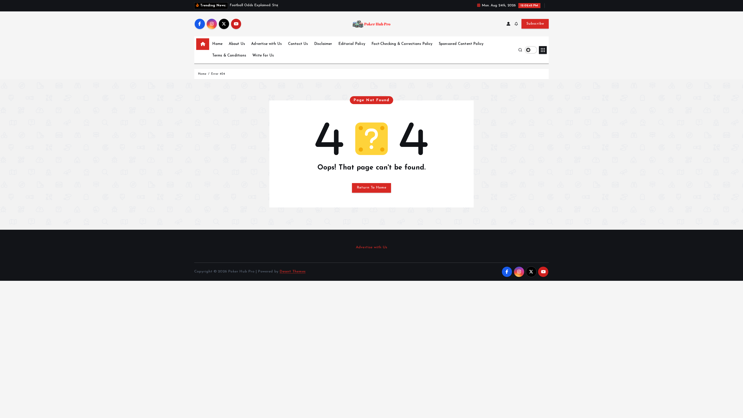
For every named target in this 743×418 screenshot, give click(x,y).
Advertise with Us (266, 44)
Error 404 (218, 74)
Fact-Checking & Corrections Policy (402, 44)
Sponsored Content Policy (461, 44)
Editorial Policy (351, 44)
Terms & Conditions (229, 55)
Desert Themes (293, 271)
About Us (237, 44)
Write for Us (263, 55)
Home (217, 44)
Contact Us (298, 44)
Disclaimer (323, 44)
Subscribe (535, 24)
